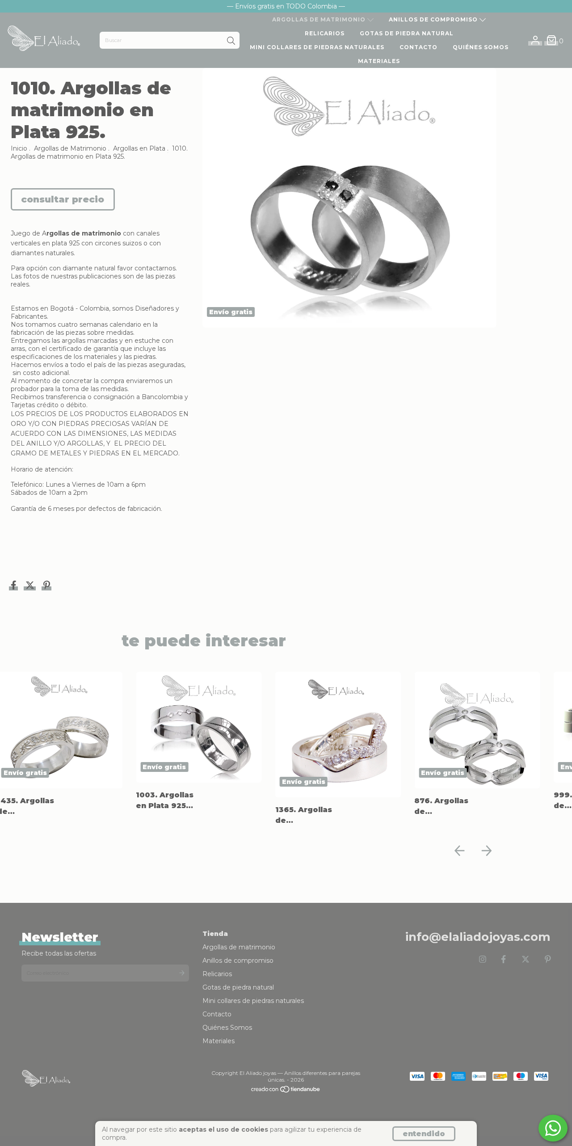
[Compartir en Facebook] (14, 586)
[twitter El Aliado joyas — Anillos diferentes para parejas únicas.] (526, 960)
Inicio (19, 148)
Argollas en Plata (139, 148)
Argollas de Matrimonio (70, 148)
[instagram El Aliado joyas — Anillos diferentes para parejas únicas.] (482, 960)
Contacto (418, 47)
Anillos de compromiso (434, 19)
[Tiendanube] (286, 1091)
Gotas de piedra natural (407, 33)
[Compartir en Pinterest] (46, 586)
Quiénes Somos (481, 47)
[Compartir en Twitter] (30, 586)
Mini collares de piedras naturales (317, 47)
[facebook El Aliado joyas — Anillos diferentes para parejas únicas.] (503, 960)
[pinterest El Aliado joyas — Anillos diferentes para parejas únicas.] (548, 960)
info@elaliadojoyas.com (478, 937)
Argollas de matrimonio (319, 19)
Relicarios (325, 33)
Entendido (424, 1133)
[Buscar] (231, 41)
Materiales (379, 61)
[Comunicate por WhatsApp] (553, 1128)
